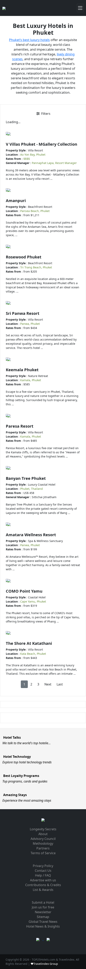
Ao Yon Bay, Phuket (32, 154)
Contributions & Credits (43, 885)
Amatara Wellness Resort (31, 534)
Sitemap (43, 917)
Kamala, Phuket (30, 380)
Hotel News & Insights (43, 926)
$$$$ (26, 159)
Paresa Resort (19, 426)
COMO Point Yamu (24, 591)
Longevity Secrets (43, 829)
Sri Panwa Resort (22, 313)
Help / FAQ (43, 875)
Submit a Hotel (43, 902)
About (43, 834)
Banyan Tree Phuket (26, 478)
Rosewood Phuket (23, 257)
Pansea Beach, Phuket (35, 211)
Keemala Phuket (22, 369)
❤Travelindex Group (44, 964)
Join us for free (43, 907)
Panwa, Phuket (30, 324)
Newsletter (43, 912)
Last (60, 684)
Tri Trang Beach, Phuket (36, 267)
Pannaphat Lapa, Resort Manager (54, 163)
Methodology (43, 843)
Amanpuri (16, 200)
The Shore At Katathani (29, 643)
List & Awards (43, 890)
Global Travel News (43, 921)
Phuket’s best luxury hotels (29, 40)
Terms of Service (43, 853)
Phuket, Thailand (31, 489)
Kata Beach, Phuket (33, 654)
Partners (43, 848)
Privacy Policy (43, 866)
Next (47, 684)
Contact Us (43, 870)
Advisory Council (43, 838)
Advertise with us (43, 880)
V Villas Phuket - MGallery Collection (41, 144)
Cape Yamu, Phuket (33, 601)
